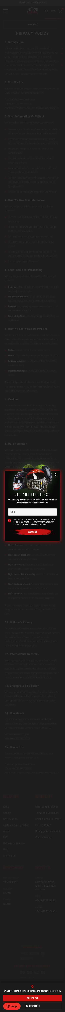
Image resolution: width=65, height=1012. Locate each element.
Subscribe (32, 532)
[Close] (55, 475)
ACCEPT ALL (32, 998)
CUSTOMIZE (34, 1006)
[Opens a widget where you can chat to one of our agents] (12, 1006)
